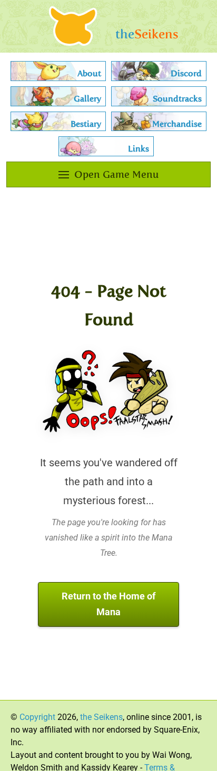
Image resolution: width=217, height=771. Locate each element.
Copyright (37, 717)
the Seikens (101, 717)
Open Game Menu (116, 174)
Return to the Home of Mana (108, 604)
